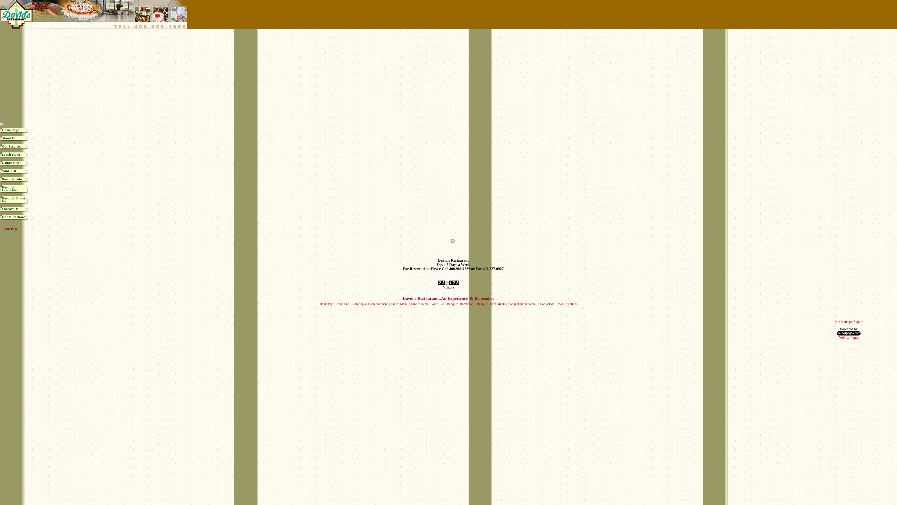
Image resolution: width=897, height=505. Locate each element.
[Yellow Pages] (849, 334)
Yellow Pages (849, 337)
